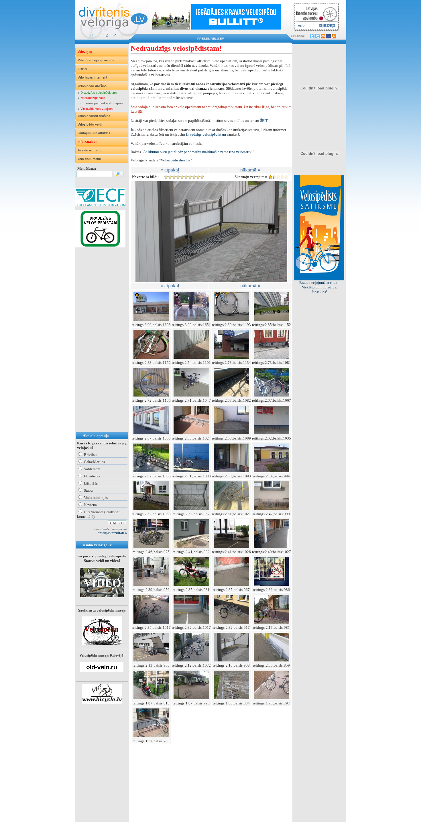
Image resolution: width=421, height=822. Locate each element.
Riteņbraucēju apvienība (96, 60)
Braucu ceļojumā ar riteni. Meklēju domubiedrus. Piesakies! (319, 287)
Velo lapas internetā (92, 77)
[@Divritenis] (317, 36)
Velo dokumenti (89, 159)
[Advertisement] (98, 345)
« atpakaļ (169, 170)
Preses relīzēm (210, 38)
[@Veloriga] (312, 36)
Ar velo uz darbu (90, 150)
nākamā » (250, 170)
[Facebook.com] (328, 36)
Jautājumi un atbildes (94, 133)
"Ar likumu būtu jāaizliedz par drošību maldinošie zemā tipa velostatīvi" (198, 152)
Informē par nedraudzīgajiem (103, 103)
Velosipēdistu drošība (94, 116)
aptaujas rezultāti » (112, 533)
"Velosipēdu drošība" (175, 160)
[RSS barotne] (334, 36)
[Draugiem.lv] (323, 36)
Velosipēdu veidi (90, 124)
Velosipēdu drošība (92, 86)
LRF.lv (82, 69)
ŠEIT (263, 120)
